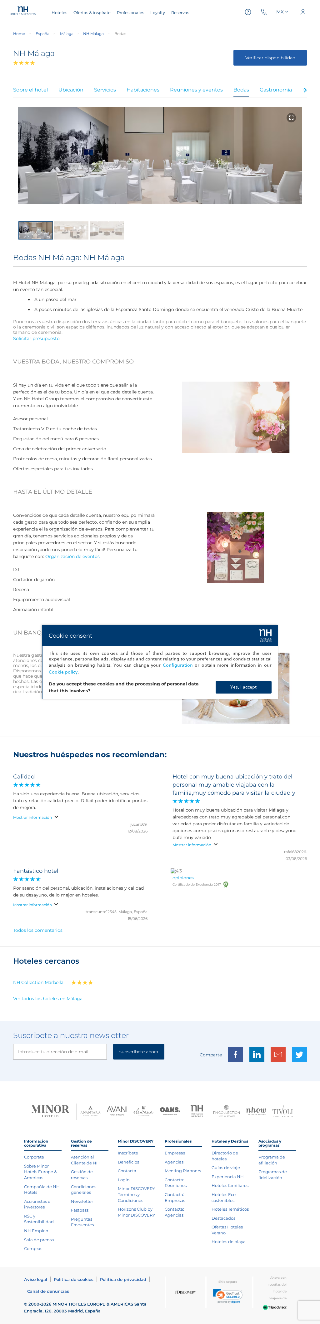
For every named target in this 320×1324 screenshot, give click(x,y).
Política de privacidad (123, 1279)
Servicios (105, 90)
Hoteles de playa (229, 1241)
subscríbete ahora (138, 1052)
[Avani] (117, 1112)
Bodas (241, 90)
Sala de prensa (39, 1239)
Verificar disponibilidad (270, 58)
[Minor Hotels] (50, 1112)
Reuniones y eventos (196, 90)
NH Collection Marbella (38, 982)
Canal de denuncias (48, 1291)
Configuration (178, 665)
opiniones (183, 878)
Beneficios (128, 1161)
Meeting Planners (183, 1170)
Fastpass (79, 1210)
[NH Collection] (226, 1111)
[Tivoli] (282, 1111)
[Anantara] (90, 1111)
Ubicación (70, 90)
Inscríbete (128, 1152)
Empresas (175, 1152)
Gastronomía (276, 90)
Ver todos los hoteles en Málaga (47, 998)
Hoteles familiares (230, 1185)
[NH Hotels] (197, 1111)
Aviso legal (35, 1279)
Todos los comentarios (37, 930)
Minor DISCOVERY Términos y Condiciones (136, 1194)
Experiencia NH (228, 1176)
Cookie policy (63, 672)
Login (124, 1179)
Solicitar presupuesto (36, 338)
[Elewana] (143, 1111)
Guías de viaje (226, 1167)
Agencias (174, 1161)
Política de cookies (73, 1279)
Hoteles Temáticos (230, 1209)
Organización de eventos (72, 556)
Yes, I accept (243, 687)
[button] (227, 1296)
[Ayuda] (248, 12)
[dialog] (160, 662)
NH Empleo (36, 1230)
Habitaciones (143, 90)
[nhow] (256, 1111)
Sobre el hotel (30, 90)
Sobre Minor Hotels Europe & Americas (40, 1171)
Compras (33, 1248)
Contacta (127, 1170)
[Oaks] (170, 1112)
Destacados (223, 1218)
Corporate (34, 1156)
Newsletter (82, 1201)
